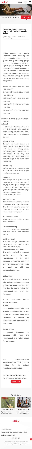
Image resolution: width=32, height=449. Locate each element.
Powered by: (18, 444)
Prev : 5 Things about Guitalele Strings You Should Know (14, 379)
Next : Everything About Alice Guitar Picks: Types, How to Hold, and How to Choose (14, 376)
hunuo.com (24, 444)
